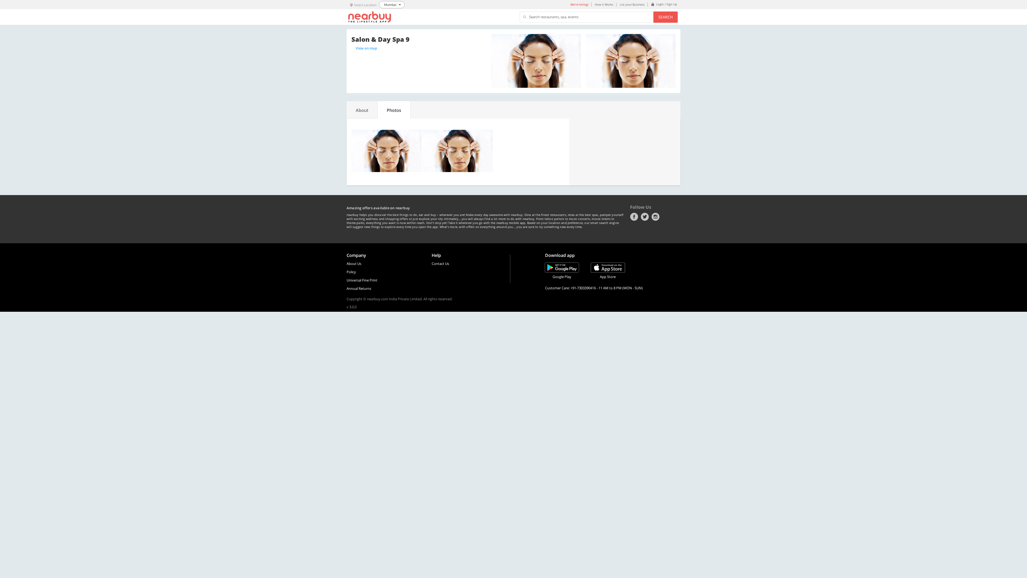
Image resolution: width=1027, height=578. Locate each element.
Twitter (645, 217)
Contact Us (440, 263)
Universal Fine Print (362, 280)
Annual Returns (359, 288)
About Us (354, 263)
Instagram (656, 217)
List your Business (632, 4)
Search (665, 17)
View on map (366, 48)
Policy (351, 271)
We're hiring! (579, 4)
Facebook (634, 217)
